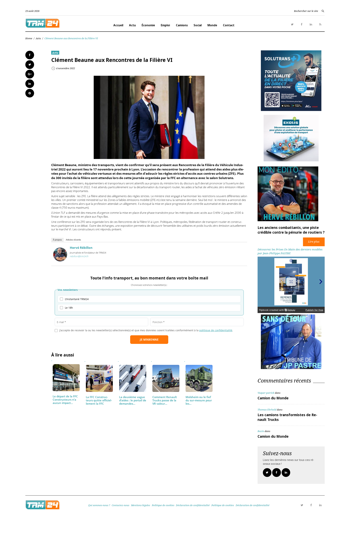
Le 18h (69, 307)
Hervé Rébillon (81, 247)
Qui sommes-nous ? (99, 505)
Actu (132, 25)
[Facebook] (301, 24)
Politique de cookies (163, 505)
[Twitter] (292, 24)
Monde (212, 25)
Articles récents (73, 239)
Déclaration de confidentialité (193, 505)
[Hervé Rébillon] (60, 260)
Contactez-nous (120, 505)
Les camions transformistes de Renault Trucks (287, 417)
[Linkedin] (311, 24)
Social (198, 25)
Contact (228, 25)
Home (28, 38)
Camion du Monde (273, 398)
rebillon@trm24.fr (79, 256)
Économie (148, 25)
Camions (182, 25)
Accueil (118, 25)
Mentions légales (140, 505)
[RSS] (320, 24)
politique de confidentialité (215, 330)
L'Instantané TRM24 (77, 299)
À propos (57, 239)
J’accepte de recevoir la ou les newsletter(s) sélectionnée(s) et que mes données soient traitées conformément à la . (146, 330)
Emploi (165, 25)
